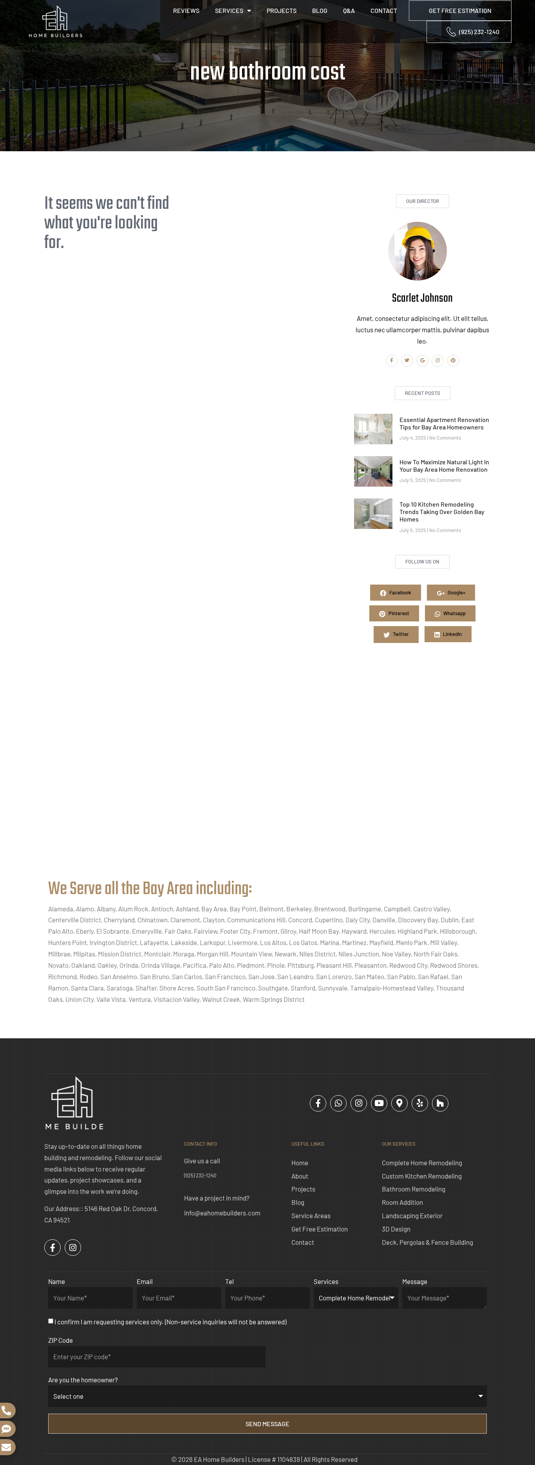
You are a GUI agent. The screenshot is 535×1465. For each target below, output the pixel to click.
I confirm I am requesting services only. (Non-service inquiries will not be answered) (170, 1322)
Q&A (349, 10)
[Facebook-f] (392, 361)
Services (229, 10)
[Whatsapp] (338, 1103)
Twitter (400, 634)
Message (414, 1281)
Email (145, 1281)
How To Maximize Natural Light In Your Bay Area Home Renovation (444, 465)
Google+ (455, 592)
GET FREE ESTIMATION (460, 10)
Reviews (186, 10)
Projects (281, 10)
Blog (319, 10)
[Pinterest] (453, 361)
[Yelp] (420, 1103)
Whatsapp (454, 613)
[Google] (422, 361)
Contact (384, 10)
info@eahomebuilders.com (222, 1213)
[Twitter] (407, 361)
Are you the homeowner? (83, 1380)
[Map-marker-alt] (399, 1103)
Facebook (399, 592)
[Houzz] (440, 1103)
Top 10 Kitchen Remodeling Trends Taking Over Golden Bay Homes (441, 511)
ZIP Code (60, 1340)
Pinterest (398, 613)
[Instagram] (438, 361)
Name (56, 1281)
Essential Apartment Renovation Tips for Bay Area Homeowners (444, 423)
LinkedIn (452, 634)
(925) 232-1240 (200, 1175)
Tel (229, 1281)
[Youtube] (379, 1103)
